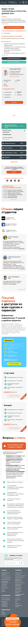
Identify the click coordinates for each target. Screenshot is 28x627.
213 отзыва (13, 219)
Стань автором (5, 598)
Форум (3, 591)
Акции (3, 612)
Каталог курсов (5, 576)
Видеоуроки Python (20, 576)
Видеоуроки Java (19, 582)
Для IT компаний (6, 599)
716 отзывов (13, 225)
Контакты (17, 599)
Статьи (3, 589)
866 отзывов (13, 231)
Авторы (17, 603)
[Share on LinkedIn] (15, 181)
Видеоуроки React (20, 594)
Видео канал (5, 587)
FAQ (16, 601)
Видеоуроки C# (19, 577)
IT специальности (6, 577)
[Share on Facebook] (7, 181)
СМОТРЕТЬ (14, 102)
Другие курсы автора (14, 76)
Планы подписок (6, 579)
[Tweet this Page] (11, 181)
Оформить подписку (14, 395)
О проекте (17, 598)
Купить (14, 172)
